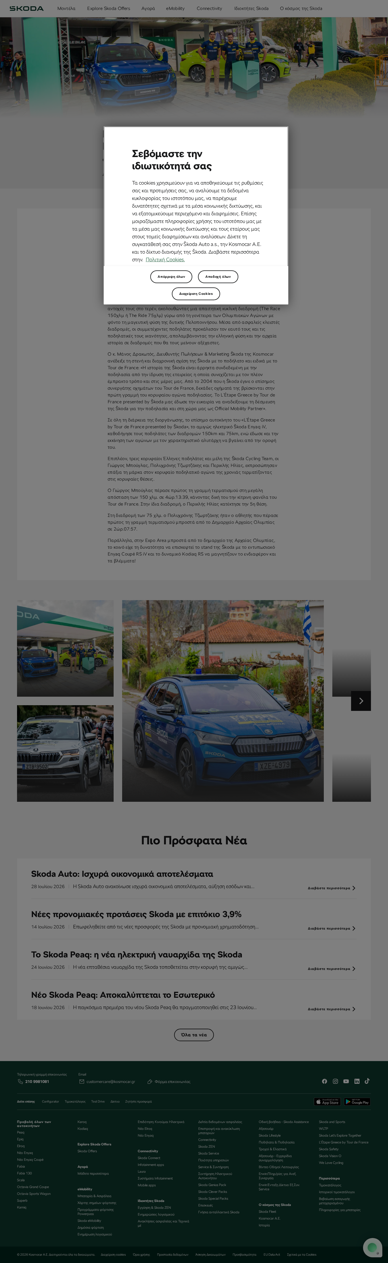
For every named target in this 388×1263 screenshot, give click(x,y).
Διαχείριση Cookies (196, 294)
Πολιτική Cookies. (165, 259)
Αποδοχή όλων (218, 277)
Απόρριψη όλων (171, 277)
